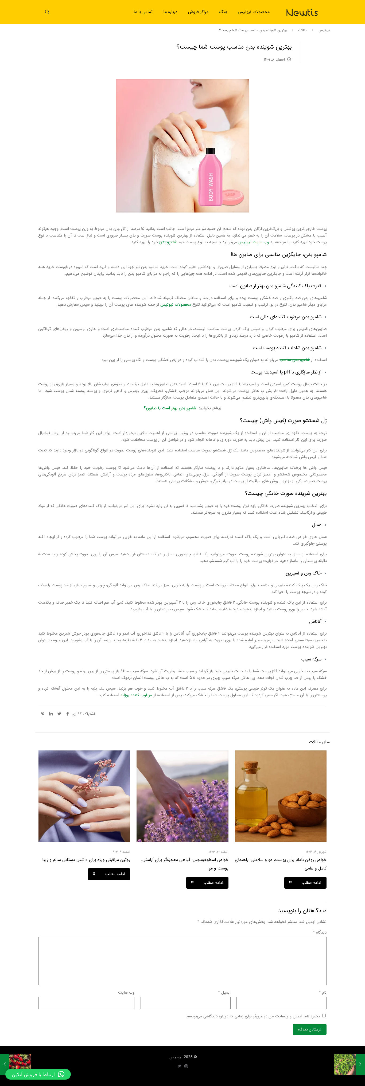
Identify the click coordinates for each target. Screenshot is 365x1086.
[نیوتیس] (302, 12)
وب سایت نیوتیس (254, 242)
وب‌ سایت (126, 992)
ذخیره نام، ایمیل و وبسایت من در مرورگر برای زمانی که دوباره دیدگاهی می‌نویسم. (253, 1016)
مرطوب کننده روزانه (136, 695)
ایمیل (224, 992)
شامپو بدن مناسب (294, 360)
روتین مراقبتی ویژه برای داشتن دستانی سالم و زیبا (86, 859)
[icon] (179, 1066)
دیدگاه (320, 932)
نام (323, 992)
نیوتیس (324, 30)
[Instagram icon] (186, 1066)
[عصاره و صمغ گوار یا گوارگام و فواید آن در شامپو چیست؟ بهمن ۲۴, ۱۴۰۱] (360, 1064)
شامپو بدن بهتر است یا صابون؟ (170, 408)
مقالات (302, 30)
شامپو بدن (168, 242)
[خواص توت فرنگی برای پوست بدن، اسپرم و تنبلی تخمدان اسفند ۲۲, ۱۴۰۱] (4, 1064)
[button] (38, 1074)
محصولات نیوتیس (175, 304)
